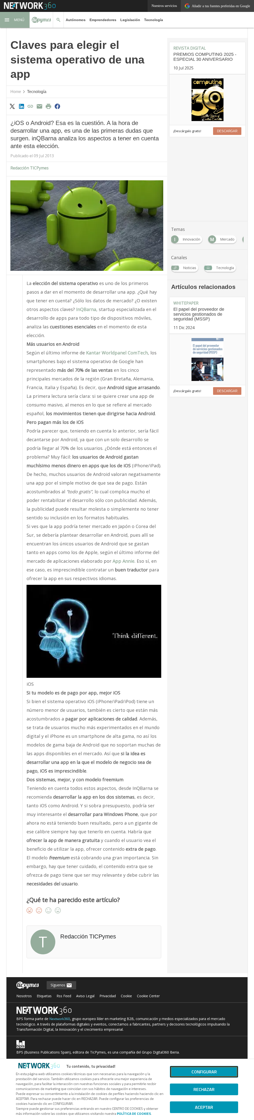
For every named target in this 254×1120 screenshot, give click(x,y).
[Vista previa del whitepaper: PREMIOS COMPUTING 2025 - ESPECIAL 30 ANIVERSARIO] (207, 99)
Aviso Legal (85, 996)
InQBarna (86, 309)
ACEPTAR (204, 1107)
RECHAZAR (204, 1089)
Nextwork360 (59, 1019)
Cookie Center (148, 996)
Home (15, 92)
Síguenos (58, 985)
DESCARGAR (227, 131)
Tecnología (153, 20)
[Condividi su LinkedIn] (21, 106)
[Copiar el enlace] (30, 106)
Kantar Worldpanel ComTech (117, 353)
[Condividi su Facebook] (58, 106)
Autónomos (76, 20)
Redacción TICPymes (29, 168)
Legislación (130, 20)
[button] (15, 20)
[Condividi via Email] (39, 106)
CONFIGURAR (204, 1071)
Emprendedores (103, 20)
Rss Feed (64, 996)
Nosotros (24, 996)
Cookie (126, 996)
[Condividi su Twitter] (12, 106)
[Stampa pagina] (48, 106)
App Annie (123, 561)
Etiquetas (44, 996)
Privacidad (107, 996)
